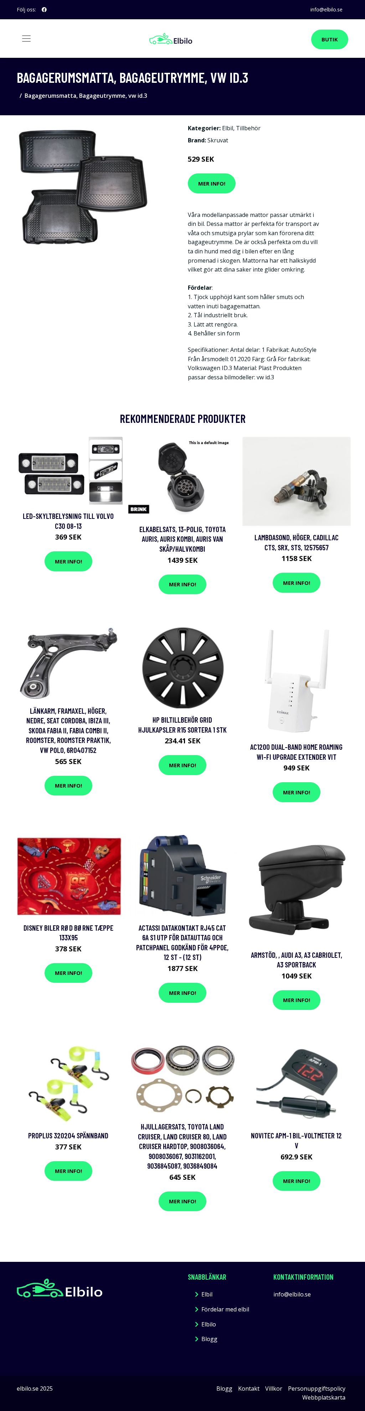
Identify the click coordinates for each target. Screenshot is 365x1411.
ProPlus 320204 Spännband (68, 1135)
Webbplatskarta (323, 1397)
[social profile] (44, 9)
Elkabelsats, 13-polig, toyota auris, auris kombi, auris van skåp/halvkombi (182, 539)
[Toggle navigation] (26, 38)
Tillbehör (248, 128)
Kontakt (248, 1388)
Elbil (227, 128)
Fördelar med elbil (225, 1309)
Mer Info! (211, 183)
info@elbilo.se (326, 9)
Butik (330, 39)
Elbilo (208, 1324)
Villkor (273, 1388)
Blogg (209, 1339)
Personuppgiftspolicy (316, 1388)
